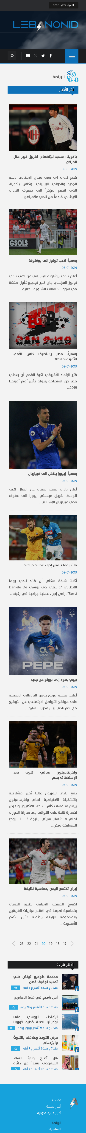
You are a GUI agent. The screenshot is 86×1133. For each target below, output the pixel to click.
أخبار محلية (53, 1106)
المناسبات (54, 1129)
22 (29, 944)
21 (36, 944)
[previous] (74, 943)
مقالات (56, 1100)
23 (22, 944)
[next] (15, 943)
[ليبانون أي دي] (45, 27)
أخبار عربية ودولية (49, 1113)
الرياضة (56, 1122)
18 (58, 944)
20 (43, 944)
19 (51, 944)
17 (64, 944)
